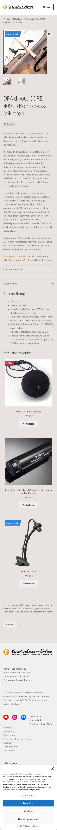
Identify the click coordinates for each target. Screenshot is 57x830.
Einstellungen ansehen (28, 819)
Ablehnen (28, 811)
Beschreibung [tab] (10, 283)
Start (9, 19)
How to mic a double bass (16, 256)
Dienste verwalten (28, 795)
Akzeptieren (28, 803)
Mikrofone (17, 19)
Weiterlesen (28, 423)
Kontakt (10, 624)
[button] (52, 768)
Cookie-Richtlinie (24, 826)
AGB (33, 826)
